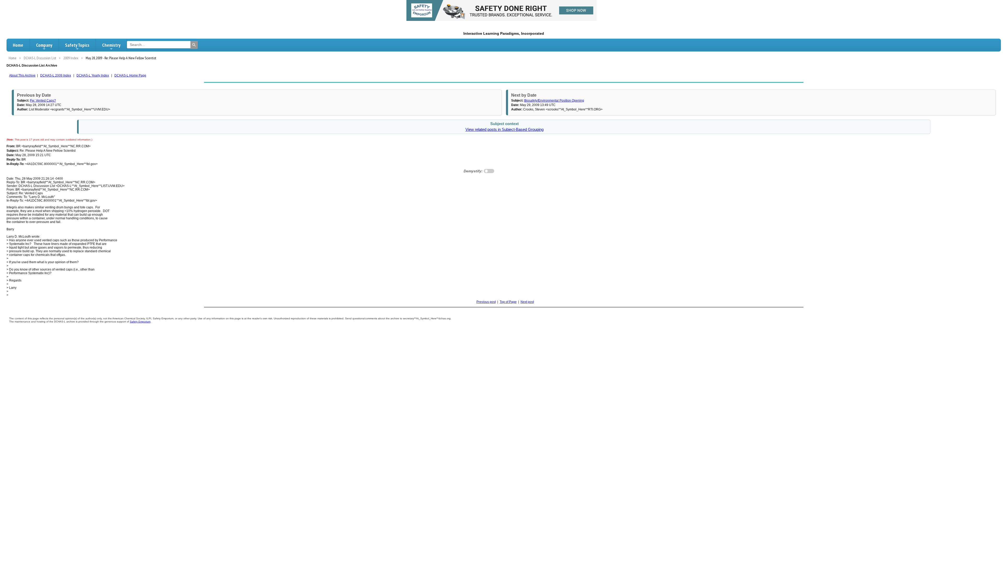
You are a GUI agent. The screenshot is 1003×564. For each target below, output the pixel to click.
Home (18, 45)
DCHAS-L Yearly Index (93, 75)
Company (44, 45)
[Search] (194, 45)
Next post (527, 302)
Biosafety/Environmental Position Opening (554, 100)
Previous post (486, 302)
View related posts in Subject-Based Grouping (504, 129)
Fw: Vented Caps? (43, 100)
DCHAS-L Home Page (130, 75)
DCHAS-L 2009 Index (55, 75)
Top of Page (508, 302)
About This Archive (22, 75)
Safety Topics (77, 45)
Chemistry (111, 45)
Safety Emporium (140, 321)
